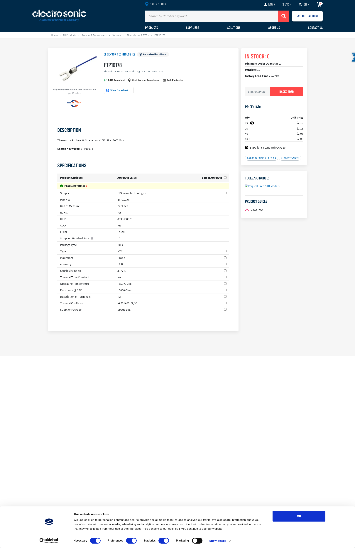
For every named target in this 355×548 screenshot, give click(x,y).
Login (271, 4)
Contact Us (315, 28)
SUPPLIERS (192, 28)
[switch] (131, 541)
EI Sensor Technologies (119, 54)
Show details (217, 540)
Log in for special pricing (261, 157)
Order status (158, 4)
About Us (274, 28)
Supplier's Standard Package (267, 147)
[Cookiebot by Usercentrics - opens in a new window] (49, 541)
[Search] (283, 16)
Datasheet (257, 209)
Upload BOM (310, 16)
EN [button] (305, 4)
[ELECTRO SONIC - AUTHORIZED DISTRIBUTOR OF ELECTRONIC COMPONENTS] (59, 15)
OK (299, 516)
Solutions (233, 28)
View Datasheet (119, 90)
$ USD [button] (285, 4)
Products (151, 28)
